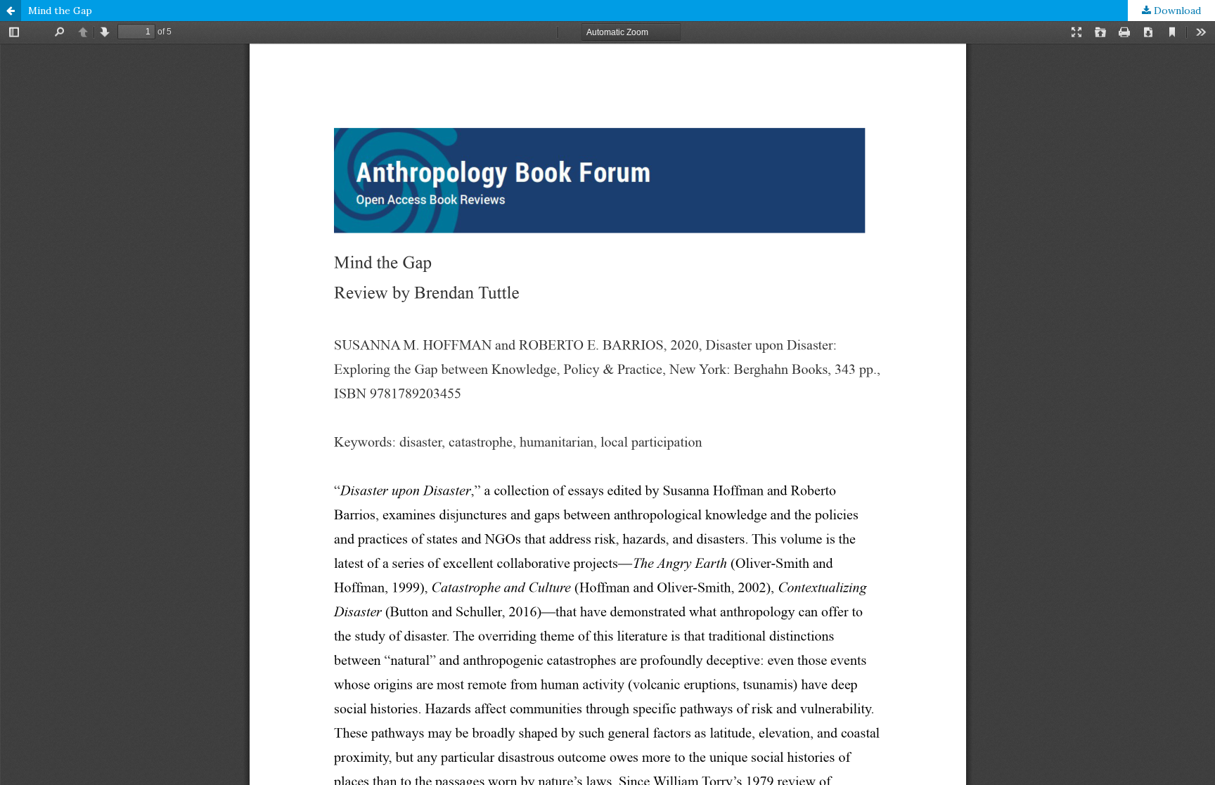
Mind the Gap (60, 10)
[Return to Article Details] (10, 10)
